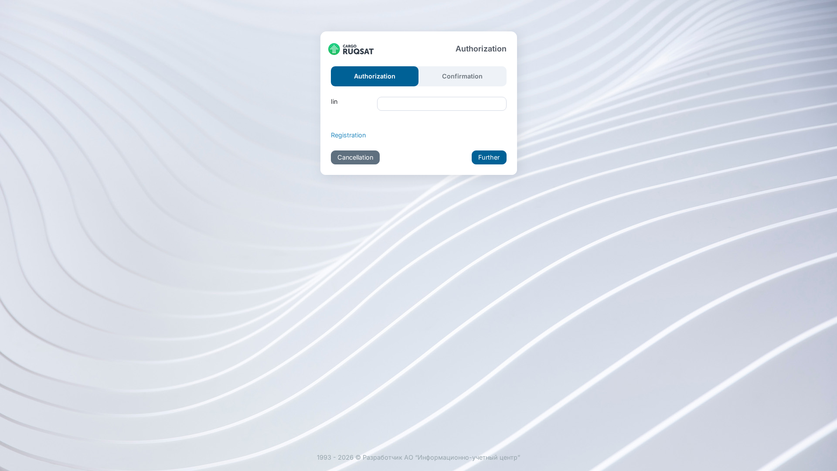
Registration (348, 135)
